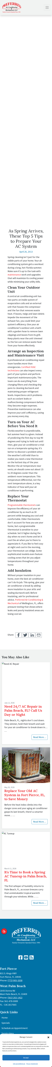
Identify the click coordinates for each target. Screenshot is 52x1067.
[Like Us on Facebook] (20, 958)
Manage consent (4, 931)
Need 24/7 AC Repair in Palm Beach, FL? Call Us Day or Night (23, 710)
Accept (26, 1058)
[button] (48, 1037)
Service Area (8, 1033)
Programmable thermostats (22, 505)
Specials (6, 1022)
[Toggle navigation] (47, 7)
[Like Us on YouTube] (26, 958)
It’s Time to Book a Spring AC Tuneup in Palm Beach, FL (25, 876)
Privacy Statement (32, 1064)
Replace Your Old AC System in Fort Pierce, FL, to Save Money (24, 795)
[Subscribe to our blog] (32, 958)
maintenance (14, 274)
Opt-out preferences (19, 1064)
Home (5, 1017)
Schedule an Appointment (15, 1028)
